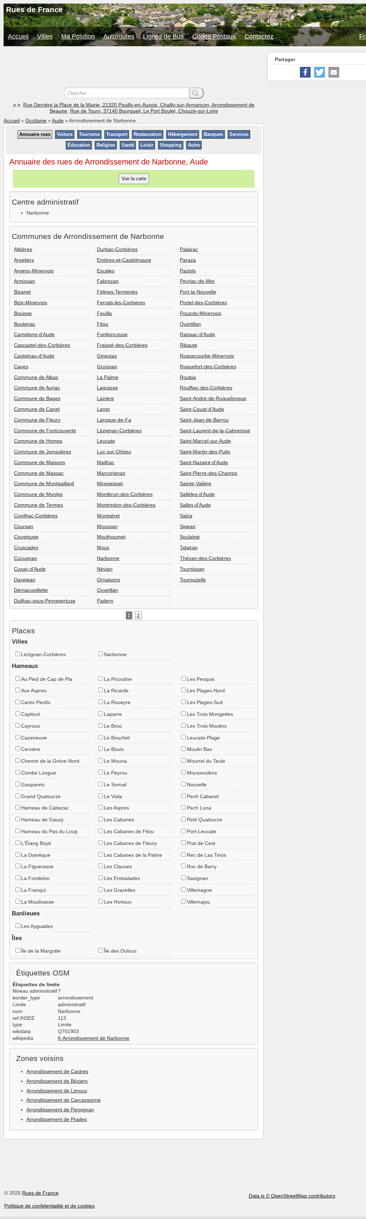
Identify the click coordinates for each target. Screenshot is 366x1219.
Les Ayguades (37, 926)
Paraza (188, 260)
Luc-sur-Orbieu (114, 451)
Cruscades (26, 547)
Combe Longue (38, 773)
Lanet (103, 409)
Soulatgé (190, 537)
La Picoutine (118, 679)
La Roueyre (117, 702)
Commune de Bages (37, 398)
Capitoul (30, 714)
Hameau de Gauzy (42, 819)
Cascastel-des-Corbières (42, 345)
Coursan (23, 526)
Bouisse (23, 313)
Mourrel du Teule (206, 761)
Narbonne (108, 558)
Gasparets (33, 784)
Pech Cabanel (203, 796)
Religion (106, 145)
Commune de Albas (36, 377)
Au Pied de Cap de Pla (46, 679)
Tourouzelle (193, 580)
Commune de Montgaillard (44, 483)
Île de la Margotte (41, 951)
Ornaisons (108, 580)
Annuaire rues (34, 134)
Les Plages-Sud (205, 702)
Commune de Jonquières (42, 451)
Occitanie (35, 120)
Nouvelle (197, 784)
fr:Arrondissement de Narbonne (93, 1038)
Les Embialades (122, 878)
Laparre (113, 714)
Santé (128, 145)
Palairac (189, 249)
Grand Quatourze (41, 796)
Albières (23, 249)
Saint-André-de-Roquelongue (213, 398)
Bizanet (22, 292)
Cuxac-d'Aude (30, 569)
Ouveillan (107, 590)
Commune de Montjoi (38, 494)
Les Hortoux (118, 902)
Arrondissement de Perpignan (60, 1109)
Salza (186, 515)
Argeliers (24, 260)
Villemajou (198, 902)
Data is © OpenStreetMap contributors (292, 1196)
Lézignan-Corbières (119, 430)
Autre (194, 145)
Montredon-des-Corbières (126, 505)
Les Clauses (118, 866)
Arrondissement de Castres (57, 1071)
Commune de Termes (38, 505)
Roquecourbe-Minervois (207, 356)
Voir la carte (134, 178)
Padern (105, 601)
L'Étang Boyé (36, 843)
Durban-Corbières (117, 249)
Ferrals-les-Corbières (121, 302)
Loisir (146, 145)
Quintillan (190, 324)
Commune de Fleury (37, 420)
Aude (58, 120)
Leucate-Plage (203, 738)
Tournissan (192, 569)
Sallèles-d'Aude (197, 494)
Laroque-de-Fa (114, 420)
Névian (105, 569)
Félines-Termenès (117, 292)
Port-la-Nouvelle (198, 292)
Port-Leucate (201, 831)
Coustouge (26, 537)
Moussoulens (202, 773)
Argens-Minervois (34, 271)
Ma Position (78, 36)
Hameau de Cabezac (45, 808)
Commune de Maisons (39, 462)
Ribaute (188, 345)
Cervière (30, 749)
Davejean (24, 580)
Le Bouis (114, 749)
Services (238, 134)
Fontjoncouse (112, 334)
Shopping (171, 145)
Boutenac (24, 324)
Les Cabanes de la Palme (133, 855)
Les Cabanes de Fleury (130, 843)
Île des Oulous (120, 951)
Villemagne (199, 890)
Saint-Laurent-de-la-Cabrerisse (215, 430)
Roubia (188, 377)
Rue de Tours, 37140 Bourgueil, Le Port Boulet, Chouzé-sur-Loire (144, 111)
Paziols (188, 271)
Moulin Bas (199, 749)
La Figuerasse (37, 866)
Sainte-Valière (195, 483)
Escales (105, 271)
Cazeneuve (34, 738)
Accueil (18, 36)
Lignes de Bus (163, 36)
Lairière (105, 398)
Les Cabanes (119, 819)
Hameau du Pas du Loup (49, 831)
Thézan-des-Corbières (205, 558)
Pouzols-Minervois (200, 313)
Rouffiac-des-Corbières (206, 387)
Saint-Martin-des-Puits (205, 451)
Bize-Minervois (30, 302)
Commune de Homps (38, 441)
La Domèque (35, 855)
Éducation (79, 145)
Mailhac (105, 462)
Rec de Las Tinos (206, 855)
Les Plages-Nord (206, 690)
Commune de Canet (37, 409)
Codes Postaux (214, 36)
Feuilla (104, 313)
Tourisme (89, 134)
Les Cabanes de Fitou (129, 831)
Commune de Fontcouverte (45, 430)
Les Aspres (116, 808)
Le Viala (113, 796)
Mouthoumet (111, 537)
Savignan (197, 878)
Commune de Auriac (37, 387)
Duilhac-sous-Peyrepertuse (44, 601)
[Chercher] (196, 93)
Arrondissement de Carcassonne (63, 1100)
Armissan (24, 281)
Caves (21, 366)
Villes (45, 36)
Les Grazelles (119, 890)
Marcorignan (111, 473)
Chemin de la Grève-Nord (50, 761)
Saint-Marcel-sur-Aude (205, 441)
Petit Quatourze (204, 819)
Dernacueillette (31, 590)
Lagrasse (107, 387)
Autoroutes (118, 36)
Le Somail (115, 784)
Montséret (108, 515)
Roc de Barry (202, 866)
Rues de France (40, 1193)
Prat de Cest (201, 843)
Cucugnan (25, 558)
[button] (305, 72)
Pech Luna (199, 808)
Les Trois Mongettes (210, 714)
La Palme (107, 377)
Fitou (102, 324)
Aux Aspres (33, 690)
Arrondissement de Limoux (56, 1090)
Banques (213, 134)
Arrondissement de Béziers (57, 1081)
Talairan (189, 547)
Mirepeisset (110, 483)
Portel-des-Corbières (203, 302)
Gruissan (107, 366)
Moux (103, 547)
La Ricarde (116, 690)
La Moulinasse (37, 902)
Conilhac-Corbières (36, 515)
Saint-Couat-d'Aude (202, 409)
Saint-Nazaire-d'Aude (204, 462)
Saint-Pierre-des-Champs (208, 473)
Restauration (148, 134)
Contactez (258, 36)
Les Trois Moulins (207, 726)
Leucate (106, 441)
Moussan (107, 526)
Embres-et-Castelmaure (124, 260)
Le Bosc (113, 726)
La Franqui (33, 890)
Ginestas (107, 356)
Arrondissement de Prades (56, 1119)
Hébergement (182, 134)
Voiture (65, 134)
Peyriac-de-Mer (197, 281)
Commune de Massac (39, 473)
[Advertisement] (134, 68)
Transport (116, 134)
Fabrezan (108, 281)
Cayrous (30, 726)
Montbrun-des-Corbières (125, 494)
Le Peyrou (115, 773)
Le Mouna (115, 761)
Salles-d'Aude (195, 505)
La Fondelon (35, 878)
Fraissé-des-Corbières (122, 345)
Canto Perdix (35, 702)
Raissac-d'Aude (197, 334)
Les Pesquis (200, 679)
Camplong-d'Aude (34, 334)
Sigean (188, 526)
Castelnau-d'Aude (34, 356)
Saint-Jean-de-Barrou (204, 420)
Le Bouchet (117, 738)
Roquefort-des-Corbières (208, 366)
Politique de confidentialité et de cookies (49, 1206)
